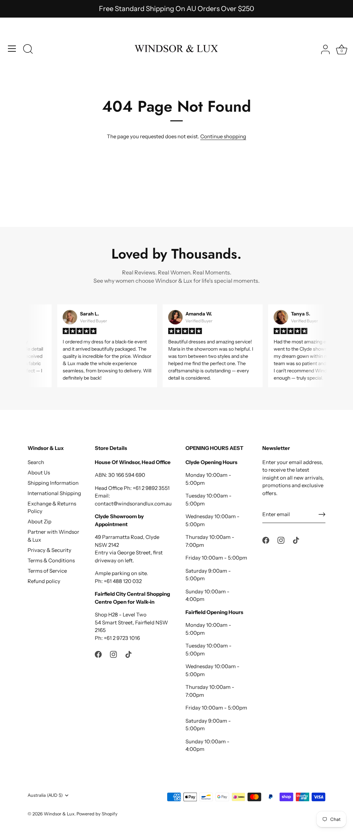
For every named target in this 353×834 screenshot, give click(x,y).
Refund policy (44, 581)
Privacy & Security (49, 550)
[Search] (28, 49)
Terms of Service (47, 570)
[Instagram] (113, 654)
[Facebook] (98, 654)
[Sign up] (322, 514)
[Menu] (12, 48)
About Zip (39, 521)
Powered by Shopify (97, 813)
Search (36, 462)
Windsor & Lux (59, 813)
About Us (39, 472)
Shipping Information (53, 483)
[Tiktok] (128, 654)
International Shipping (54, 493)
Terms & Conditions (51, 560)
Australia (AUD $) (45, 795)
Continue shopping (223, 136)
